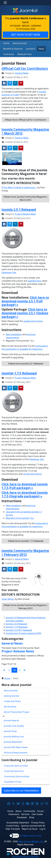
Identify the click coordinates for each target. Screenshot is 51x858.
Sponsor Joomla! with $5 (33, 825)
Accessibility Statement (17, 822)
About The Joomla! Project (16, 712)
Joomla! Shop (10, 731)
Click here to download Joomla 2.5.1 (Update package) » (25, 313)
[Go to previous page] (9, 670)
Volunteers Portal (12, 781)
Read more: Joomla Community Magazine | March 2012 (26, 198)
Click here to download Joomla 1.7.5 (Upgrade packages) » (25, 494)
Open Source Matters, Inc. (31, 841)
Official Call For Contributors (25, 68)
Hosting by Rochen (25, 856)
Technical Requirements (15, 752)
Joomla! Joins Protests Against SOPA (23, 633)
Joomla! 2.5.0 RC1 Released (19, 630)
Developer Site (9, 272)
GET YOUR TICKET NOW (25, 34)
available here (34, 280)
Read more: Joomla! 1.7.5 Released (26, 541)
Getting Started (11, 695)
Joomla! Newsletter (13, 741)
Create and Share (12, 701)
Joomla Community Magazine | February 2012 (25, 552)
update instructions (33, 321)
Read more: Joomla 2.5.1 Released (26, 363)
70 (14, 670)
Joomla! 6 (30, 48)
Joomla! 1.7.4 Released (17, 627)
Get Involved (10, 706)
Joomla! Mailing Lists (14, 736)
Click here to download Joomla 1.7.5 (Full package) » (25, 486)
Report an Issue (29, 828)
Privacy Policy (38, 822)
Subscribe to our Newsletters (21, 790)
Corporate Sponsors (14, 771)
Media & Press (25, 54)
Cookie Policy (12, 825)
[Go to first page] (4, 670)
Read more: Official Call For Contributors (26, 119)
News (41, 48)
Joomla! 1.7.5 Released (19, 373)
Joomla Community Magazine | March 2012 (25, 131)
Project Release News (25, 214)
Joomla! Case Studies (14, 725)
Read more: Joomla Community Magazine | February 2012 (26, 607)
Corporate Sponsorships (16, 765)
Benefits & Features (13, 48)
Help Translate (12, 828)
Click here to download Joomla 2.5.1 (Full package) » (25, 301)
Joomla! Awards (11, 720)
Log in (42, 828)
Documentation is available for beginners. (22, 349)
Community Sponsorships (16, 776)
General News (22, 73)
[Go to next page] (19, 670)
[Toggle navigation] (5, 2)
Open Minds (8, 599)
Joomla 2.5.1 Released (19, 209)
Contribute (8, 54)
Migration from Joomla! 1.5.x (20, 518)
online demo (41, 345)
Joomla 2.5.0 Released (16, 623)
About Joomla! (20, 43)
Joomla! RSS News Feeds (16, 747)
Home (6, 43)
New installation (14, 334)
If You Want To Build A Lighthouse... (19, 187)
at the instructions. (32, 473)
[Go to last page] (24, 670)
